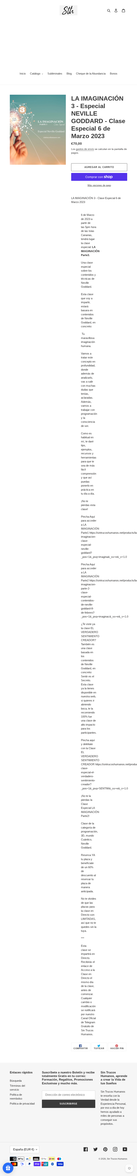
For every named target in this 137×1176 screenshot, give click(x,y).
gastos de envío (85, 149)
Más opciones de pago (99, 185)
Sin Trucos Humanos (117, 1159)
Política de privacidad (22, 1103)
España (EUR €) (23, 1149)
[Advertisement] (68, 42)
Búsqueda (16, 1080)
